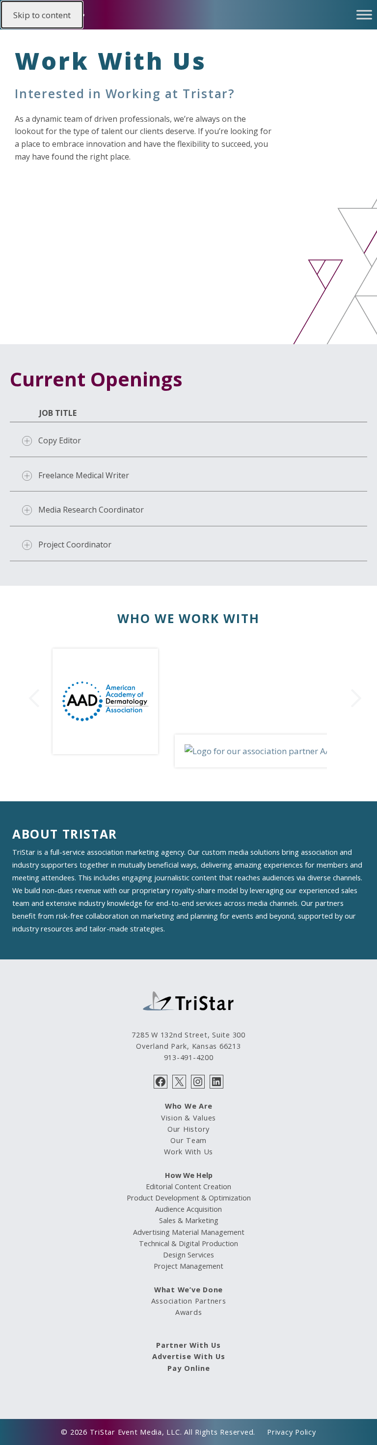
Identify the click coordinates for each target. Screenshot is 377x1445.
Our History (188, 1129)
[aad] (105, 751)
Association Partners (188, 1301)
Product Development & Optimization (189, 1197)
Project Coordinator (74, 544)
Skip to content (42, 15)
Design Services (188, 1254)
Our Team (188, 1140)
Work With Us (188, 1151)
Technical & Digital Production (188, 1243)
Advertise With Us (188, 1356)
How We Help (189, 1175)
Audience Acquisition (188, 1209)
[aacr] (256, 751)
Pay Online (188, 1368)
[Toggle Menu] (364, 14)
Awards (188, 1312)
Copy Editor (59, 440)
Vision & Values (188, 1117)
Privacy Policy (291, 1432)
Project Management (188, 1266)
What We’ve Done (188, 1289)
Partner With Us (188, 1345)
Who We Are (189, 1106)
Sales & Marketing (188, 1220)
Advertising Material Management (188, 1232)
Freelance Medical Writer (83, 475)
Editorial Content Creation (188, 1186)
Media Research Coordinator (91, 509)
